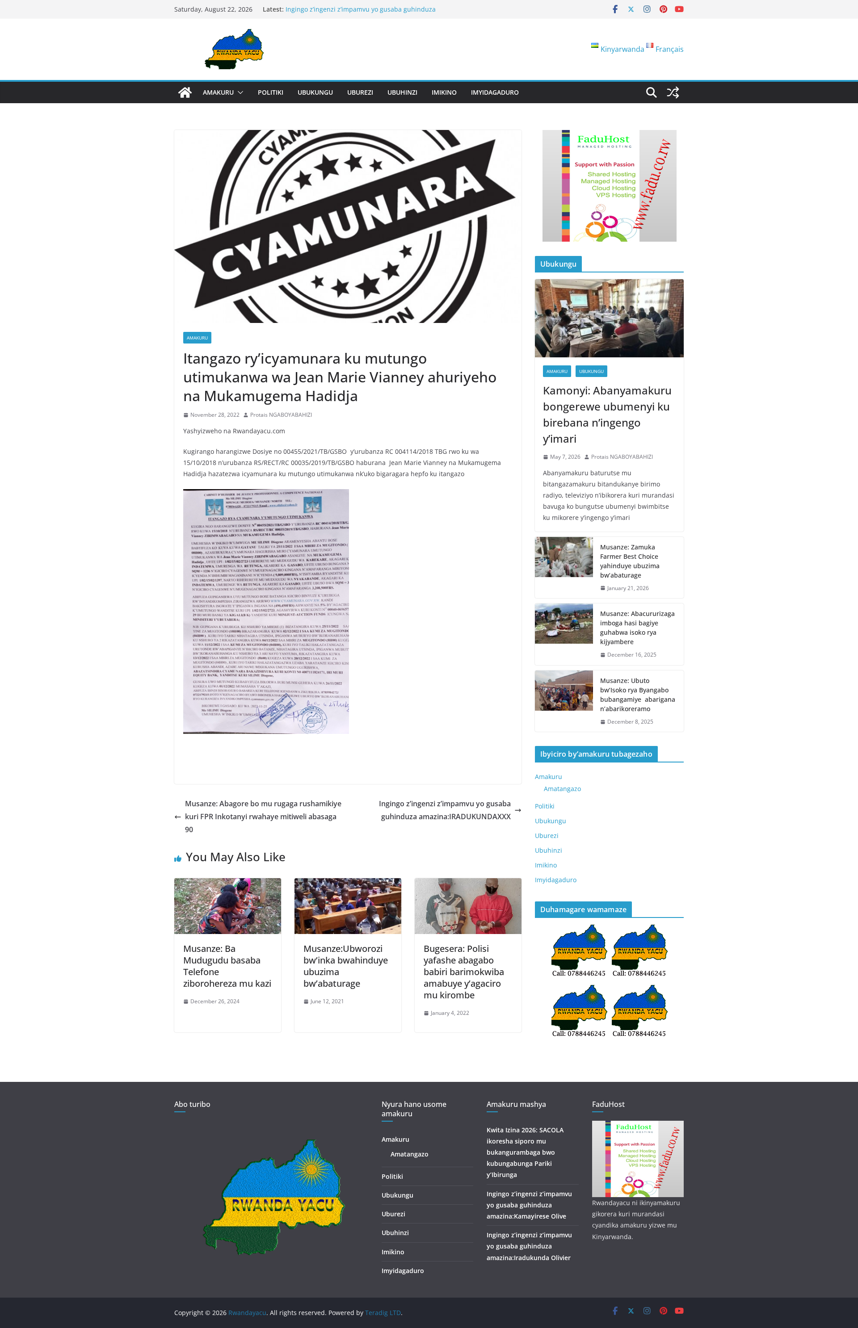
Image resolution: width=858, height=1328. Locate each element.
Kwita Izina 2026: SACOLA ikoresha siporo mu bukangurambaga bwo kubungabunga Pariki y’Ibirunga (525, 1152)
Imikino (444, 92)
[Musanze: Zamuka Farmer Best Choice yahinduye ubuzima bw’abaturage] (564, 568)
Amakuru (218, 92)
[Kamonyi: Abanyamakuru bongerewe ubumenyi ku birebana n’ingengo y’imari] (609, 318)
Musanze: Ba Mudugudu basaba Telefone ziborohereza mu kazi (227, 966)
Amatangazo (562, 788)
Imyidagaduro (495, 92)
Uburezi (360, 92)
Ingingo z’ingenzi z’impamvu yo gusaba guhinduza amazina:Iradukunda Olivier (361, 13)
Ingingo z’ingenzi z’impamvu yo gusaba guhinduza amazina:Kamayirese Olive (529, 1205)
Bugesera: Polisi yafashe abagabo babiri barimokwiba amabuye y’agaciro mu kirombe (464, 972)
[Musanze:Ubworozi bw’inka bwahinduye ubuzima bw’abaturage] (347, 884)
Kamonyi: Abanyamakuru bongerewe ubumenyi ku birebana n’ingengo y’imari (607, 414)
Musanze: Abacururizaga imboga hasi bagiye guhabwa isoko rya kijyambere (637, 627)
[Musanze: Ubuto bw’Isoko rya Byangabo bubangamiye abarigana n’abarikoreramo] (564, 701)
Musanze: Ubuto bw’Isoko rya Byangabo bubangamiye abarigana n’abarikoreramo (637, 694)
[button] (239, 92)
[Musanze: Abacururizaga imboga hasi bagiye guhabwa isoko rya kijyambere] (564, 634)
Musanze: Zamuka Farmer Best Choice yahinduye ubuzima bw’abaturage (630, 561)
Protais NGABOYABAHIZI (281, 415)
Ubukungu (315, 92)
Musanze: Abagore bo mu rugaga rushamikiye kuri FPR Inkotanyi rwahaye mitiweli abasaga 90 (263, 816)
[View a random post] (673, 92)
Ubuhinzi (402, 92)
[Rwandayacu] (185, 92)
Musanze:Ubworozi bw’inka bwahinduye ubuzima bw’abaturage (345, 966)
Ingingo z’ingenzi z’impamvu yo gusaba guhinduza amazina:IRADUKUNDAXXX (445, 810)
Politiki (270, 92)
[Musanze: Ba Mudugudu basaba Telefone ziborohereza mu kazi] (227, 884)
